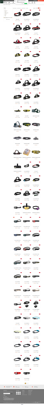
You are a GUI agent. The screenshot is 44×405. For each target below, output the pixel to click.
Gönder (11, 393)
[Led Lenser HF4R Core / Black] (26, 221)
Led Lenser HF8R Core (17, 212)
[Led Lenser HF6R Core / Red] (26, 249)
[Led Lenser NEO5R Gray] (26, 345)
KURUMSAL (23, 390)
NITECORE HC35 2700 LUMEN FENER (17, 171)
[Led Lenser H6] (17, 41)
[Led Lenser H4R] (36, 166)
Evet (25, 3)
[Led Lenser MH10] (17, 318)
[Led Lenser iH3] (17, 110)
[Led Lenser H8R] (26, 41)
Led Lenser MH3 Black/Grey (27, 19)
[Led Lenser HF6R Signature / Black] (26, 290)
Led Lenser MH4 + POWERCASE (26, 309)
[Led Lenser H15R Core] (36, 69)
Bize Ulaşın (23, 393)
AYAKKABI (6, 3)
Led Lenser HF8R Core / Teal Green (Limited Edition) (17, 226)
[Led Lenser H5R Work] (17, 97)
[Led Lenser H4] (36, 55)
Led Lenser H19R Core (17, 88)
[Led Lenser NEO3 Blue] (36, 332)
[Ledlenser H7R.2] (17, 14)
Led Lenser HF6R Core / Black (36, 240)
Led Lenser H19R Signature (36, 88)
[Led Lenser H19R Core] (17, 83)
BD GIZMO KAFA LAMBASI (26, 143)
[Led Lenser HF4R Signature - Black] (36, 276)
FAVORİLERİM (35, 0)
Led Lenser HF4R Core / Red (36, 226)
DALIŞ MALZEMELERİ (13, 3)
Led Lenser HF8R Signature (17, 309)
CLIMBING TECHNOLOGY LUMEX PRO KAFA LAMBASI (17, 157)
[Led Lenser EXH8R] (26, 55)
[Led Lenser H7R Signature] (26, 83)
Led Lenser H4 (35, 60)
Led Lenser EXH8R (27, 60)
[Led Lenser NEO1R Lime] (17, 332)
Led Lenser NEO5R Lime (17, 364)
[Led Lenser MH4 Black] (17, 193)
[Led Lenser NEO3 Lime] (17, 345)
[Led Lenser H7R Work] (26, 97)
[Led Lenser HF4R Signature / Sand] (17, 290)
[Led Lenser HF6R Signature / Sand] (36, 290)
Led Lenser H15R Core (36, 74)
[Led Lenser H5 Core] (17, 69)
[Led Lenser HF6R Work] (17, 276)
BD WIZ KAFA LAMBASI (17, 143)
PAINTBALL (32, 3)
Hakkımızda (23, 392)
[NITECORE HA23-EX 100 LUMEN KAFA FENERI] (26, 207)
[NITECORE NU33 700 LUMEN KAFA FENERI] (36, 207)
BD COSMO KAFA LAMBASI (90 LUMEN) (36, 157)
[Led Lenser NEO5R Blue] (36, 345)
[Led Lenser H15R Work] (36, 97)
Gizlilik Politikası (29, 392)
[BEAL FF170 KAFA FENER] (36, 138)
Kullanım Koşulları (30, 391)
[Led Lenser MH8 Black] (26, 193)
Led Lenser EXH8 (17, 60)
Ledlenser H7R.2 (17, 19)
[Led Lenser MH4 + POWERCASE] (26, 304)
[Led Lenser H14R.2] (36, 41)
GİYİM (4, 3)
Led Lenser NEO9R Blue (35, 364)
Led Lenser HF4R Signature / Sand (17, 295)
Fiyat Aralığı (5, 17)
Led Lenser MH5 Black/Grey (36, 19)
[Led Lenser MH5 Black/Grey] (36, 14)
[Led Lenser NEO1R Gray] (26, 318)
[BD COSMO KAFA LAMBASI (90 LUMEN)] (36, 152)
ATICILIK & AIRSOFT (29, 3)
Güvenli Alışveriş (29, 393)
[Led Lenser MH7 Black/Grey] (17, 28)
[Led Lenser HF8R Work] (26, 276)
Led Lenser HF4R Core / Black (27, 226)
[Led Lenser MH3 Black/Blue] (26, 180)
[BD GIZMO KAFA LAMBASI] (26, 138)
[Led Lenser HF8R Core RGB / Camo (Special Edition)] (26, 262)
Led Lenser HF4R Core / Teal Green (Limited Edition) (26, 240)
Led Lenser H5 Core (17, 74)
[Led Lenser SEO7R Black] (26, 373)
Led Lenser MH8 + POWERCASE (36, 309)
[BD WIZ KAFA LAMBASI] (17, 138)
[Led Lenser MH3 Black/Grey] (26, 14)
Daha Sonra (23, 3)
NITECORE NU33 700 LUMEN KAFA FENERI (35, 212)
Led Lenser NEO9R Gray (26, 364)
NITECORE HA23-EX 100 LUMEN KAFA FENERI (27, 212)
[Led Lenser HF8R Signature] (17, 304)
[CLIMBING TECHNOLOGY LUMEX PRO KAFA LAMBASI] (17, 152)
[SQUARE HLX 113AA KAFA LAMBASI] (17, 124)
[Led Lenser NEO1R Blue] (36, 318)
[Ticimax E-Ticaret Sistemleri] (22, 404)
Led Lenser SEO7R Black (26, 378)
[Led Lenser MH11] (26, 28)
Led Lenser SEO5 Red (17, 378)
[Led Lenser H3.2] (36, 28)
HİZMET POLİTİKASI (30, 390)
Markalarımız (23, 391)
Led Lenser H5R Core (27, 74)
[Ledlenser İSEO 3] (26, 110)
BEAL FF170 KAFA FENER (36, 143)
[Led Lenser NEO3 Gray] (26, 332)
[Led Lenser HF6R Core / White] (36, 249)
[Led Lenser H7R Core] (17, 180)
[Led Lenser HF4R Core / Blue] (17, 235)
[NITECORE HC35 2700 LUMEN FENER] (17, 166)
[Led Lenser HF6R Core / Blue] (17, 249)
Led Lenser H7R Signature (26, 88)
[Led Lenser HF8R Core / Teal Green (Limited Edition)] (17, 221)
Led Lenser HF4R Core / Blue (17, 240)
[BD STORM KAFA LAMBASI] (36, 124)
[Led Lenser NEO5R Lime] (17, 359)
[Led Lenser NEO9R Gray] (26, 359)
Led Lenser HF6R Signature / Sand (35, 295)
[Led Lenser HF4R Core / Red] (36, 221)
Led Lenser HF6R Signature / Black (26, 295)
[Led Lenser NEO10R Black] (26, 166)
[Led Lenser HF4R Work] (36, 262)
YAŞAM (34, 3)
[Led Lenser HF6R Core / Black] (36, 235)
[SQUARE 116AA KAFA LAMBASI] (36, 110)
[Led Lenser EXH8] (17, 55)
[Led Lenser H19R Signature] (36, 83)
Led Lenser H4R (36, 171)
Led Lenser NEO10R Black (26, 171)
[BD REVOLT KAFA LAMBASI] (26, 124)
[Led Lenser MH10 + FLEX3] (36, 193)
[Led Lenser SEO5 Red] (17, 373)
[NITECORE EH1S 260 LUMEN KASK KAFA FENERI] (26, 152)
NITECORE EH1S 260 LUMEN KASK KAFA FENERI (27, 157)
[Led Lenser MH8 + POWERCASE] (36, 304)
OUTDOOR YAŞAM (9, 3)
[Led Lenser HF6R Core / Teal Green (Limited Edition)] (17, 262)
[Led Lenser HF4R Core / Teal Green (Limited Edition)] (26, 235)
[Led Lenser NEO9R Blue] (36, 359)
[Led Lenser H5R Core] (26, 69)
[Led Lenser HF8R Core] (17, 207)
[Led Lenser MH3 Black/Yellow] (36, 180)
